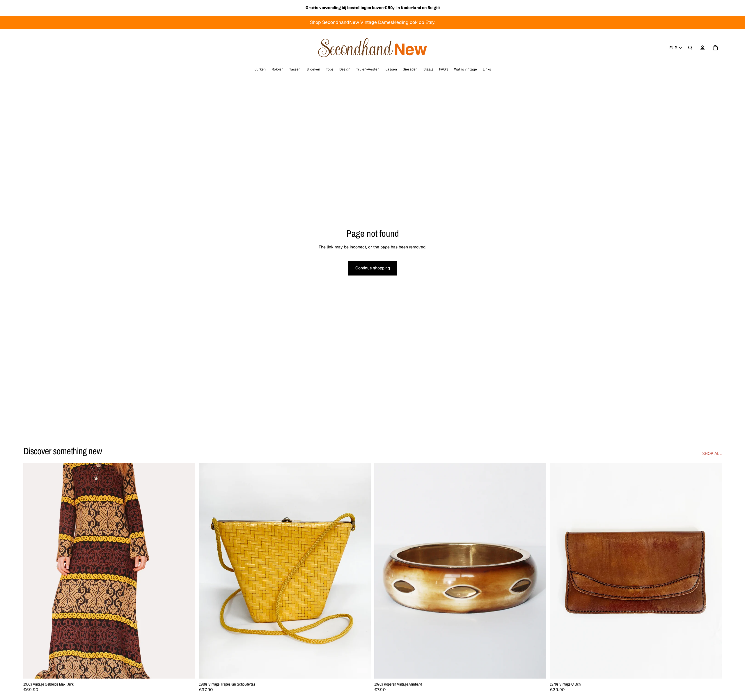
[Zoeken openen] (690, 47)
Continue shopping (372, 268)
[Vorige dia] (32, 571)
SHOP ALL (712, 453)
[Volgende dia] (186, 571)
